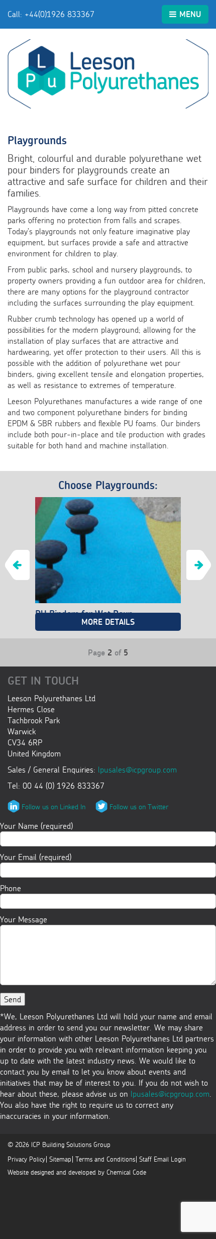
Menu (190, 14)
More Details (108, 622)
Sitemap (60, 1159)
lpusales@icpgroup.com (137, 770)
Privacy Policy (26, 1159)
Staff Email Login (162, 1159)
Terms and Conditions (105, 1159)
